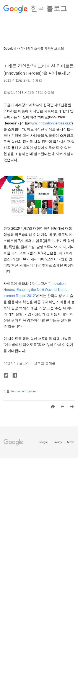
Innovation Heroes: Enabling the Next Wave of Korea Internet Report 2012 (35, 290)
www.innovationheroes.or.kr (50, 123)
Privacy (57, 442)
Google (44, 442)
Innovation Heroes (23, 391)
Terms (71, 442)
